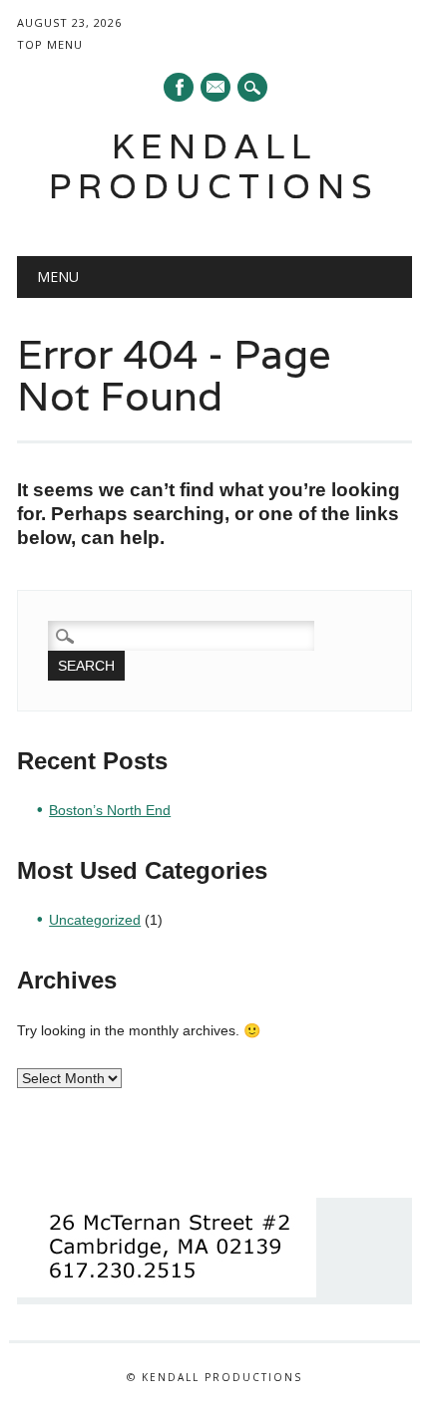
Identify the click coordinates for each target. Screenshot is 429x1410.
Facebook (179, 87)
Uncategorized (95, 920)
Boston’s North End (110, 810)
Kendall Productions (214, 166)
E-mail (216, 89)
